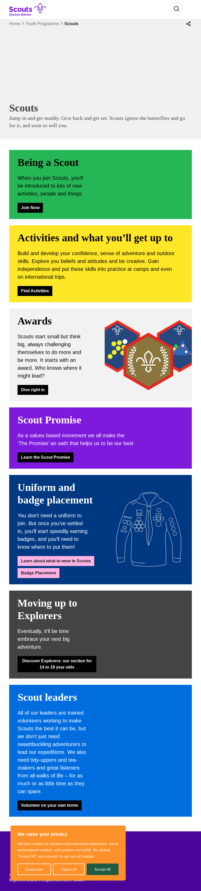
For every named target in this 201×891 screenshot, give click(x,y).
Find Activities (35, 291)
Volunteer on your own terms (49, 805)
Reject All (68, 869)
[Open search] (176, 8)
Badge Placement (38, 573)
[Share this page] (188, 24)
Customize (34, 869)
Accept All (102, 869)
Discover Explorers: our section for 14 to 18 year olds (57, 664)
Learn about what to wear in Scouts (56, 561)
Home (14, 23)
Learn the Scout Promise (45, 457)
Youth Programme (42, 23)
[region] (68, 853)
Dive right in (33, 390)
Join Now (30, 207)
